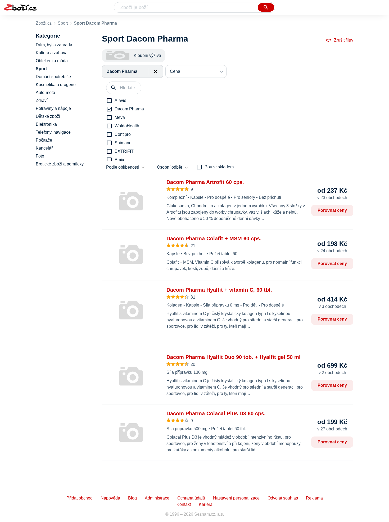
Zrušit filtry (343, 40)
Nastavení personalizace (236, 498)
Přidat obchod (79, 498)
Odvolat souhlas (283, 498)
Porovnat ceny (332, 210)
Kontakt (184, 504)
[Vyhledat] (266, 7)
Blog (132, 498)
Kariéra (205, 504)
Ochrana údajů (191, 498)
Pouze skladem (219, 167)
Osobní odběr (169, 167)
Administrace (157, 498)
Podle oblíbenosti (122, 167)
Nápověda (110, 498)
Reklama (314, 498)
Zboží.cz (44, 23)
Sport (63, 23)
